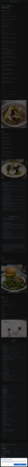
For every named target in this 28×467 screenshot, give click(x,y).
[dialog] (14, 462)
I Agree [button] (20, 464)
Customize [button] (8, 464)
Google (9, 462)
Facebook (12, 462)
